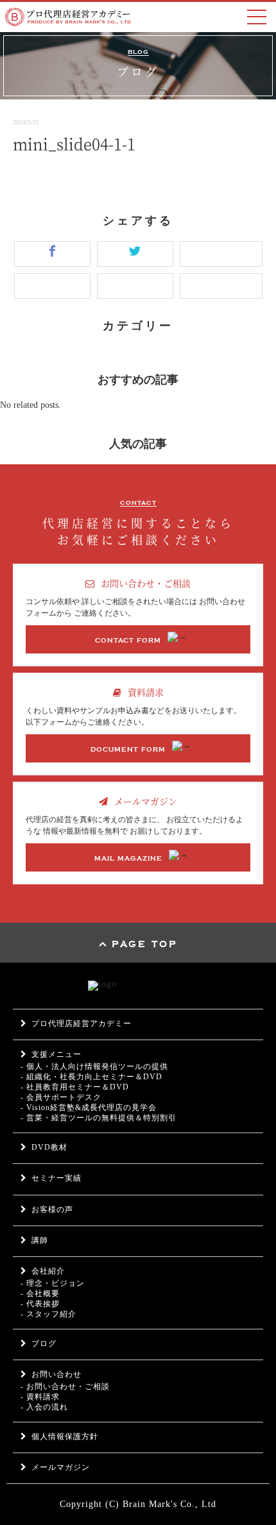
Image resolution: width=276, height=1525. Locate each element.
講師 (39, 1240)
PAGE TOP (145, 944)
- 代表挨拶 (40, 1303)
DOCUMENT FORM (128, 750)
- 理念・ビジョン (53, 1283)
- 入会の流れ (44, 1407)
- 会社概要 (40, 1293)
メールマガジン (60, 1467)
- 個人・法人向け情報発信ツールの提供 (94, 1066)
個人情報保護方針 (64, 1436)
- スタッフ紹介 (48, 1314)
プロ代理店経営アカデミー (81, 1023)
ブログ (43, 1343)
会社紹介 (48, 1271)
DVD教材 (49, 1147)
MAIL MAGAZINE (128, 859)
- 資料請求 (40, 1396)
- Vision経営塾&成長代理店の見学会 (89, 1107)
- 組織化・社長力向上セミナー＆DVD (91, 1076)
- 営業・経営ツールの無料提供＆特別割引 (99, 1117)
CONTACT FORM (128, 641)
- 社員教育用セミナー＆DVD (75, 1087)
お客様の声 (52, 1209)
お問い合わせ (56, 1374)
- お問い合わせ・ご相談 (65, 1386)
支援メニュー (56, 1054)
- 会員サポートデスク (61, 1097)
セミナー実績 (56, 1178)
